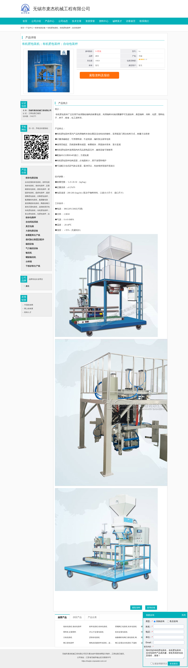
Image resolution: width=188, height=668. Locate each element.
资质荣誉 (90, 21)
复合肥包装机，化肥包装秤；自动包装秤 (36, 214)
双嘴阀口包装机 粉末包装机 (126, 627)
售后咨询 (174, 621)
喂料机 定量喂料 (69, 632)
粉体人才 (27, 312)
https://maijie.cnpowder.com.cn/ (94, 661)
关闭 (184, 615)
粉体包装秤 (31, 217)
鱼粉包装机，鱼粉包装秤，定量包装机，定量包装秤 (36, 186)
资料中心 (103, 21)
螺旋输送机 (31, 257)
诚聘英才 (117, 21)
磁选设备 (30, 244)
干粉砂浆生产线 (33, 266)
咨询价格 (151, 607)
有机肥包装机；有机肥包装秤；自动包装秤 (36, 210)
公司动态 (63, 21)
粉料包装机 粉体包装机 (98, 627)
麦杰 (27, 286)
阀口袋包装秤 (68, 643)
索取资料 (136, 607)
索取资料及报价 (99, 75)
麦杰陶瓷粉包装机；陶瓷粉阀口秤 (36, 203)
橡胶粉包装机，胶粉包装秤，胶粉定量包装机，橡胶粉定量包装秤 (36, 189)
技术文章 (76, 21)
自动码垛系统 (32, 222)
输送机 (29, 253)
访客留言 (130, 21)
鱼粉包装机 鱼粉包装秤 (72, 627)
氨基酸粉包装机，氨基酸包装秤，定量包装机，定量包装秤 (35, 200)
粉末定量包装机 (121, 632)
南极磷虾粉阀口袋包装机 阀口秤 (127, 637)
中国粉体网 (28, 305)
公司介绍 (36, 21)
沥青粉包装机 (94, 637)
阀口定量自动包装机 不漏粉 (126, 643)
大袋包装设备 (32, 230)
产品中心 (49, 21)
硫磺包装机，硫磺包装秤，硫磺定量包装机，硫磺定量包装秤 (36, 193)
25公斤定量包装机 (96, 632)
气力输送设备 (32, 248)
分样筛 (29, 261)
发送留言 (174, 663)
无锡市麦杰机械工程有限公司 (73, 654)
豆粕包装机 (67, 637)
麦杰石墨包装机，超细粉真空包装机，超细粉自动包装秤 (36, 207)
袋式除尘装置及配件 (35, 239)
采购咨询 (160, 621)
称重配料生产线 (33, 235)
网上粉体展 (28, 309)
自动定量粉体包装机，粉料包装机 (36, 182)
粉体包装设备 (32, 178)
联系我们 (144, 21)
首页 (25, 21)
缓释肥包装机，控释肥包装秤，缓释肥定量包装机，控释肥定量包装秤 (36, 196)
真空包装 (30, 226)
